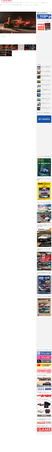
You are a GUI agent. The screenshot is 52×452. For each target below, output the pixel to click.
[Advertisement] (26, 8)
